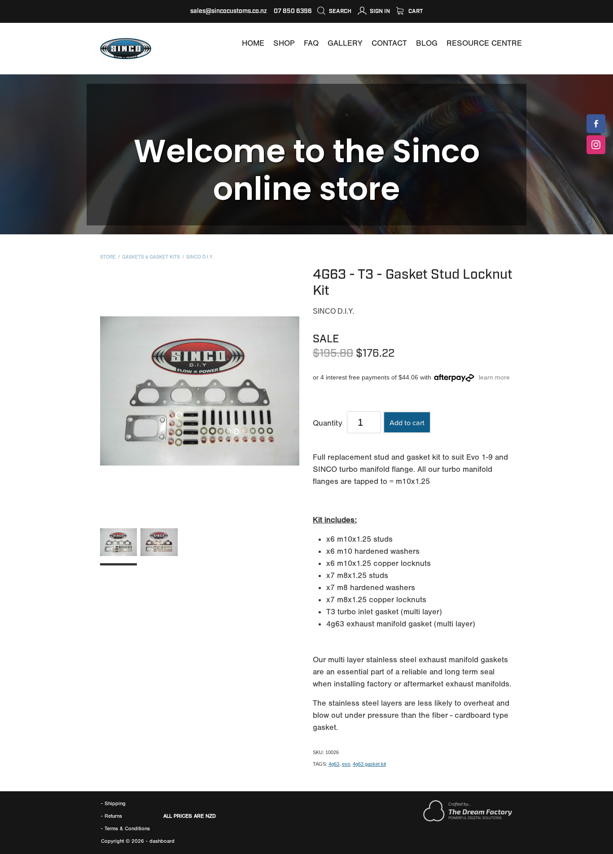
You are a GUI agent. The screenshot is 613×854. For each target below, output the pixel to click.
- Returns (111, 816)
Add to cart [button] (407, 422)
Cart (415, 11)
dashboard (162, 841)
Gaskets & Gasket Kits (151, 257)
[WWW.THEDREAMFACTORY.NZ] (467, 819)
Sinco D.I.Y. (199, 257)
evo (346, 764)
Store (108, 257)
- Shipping (113, 803)
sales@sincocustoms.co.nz (228, 11)
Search (339, 11)
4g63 (333, 764)
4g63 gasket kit (369, 764)
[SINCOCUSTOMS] (596, 123)
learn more (494, 377)
